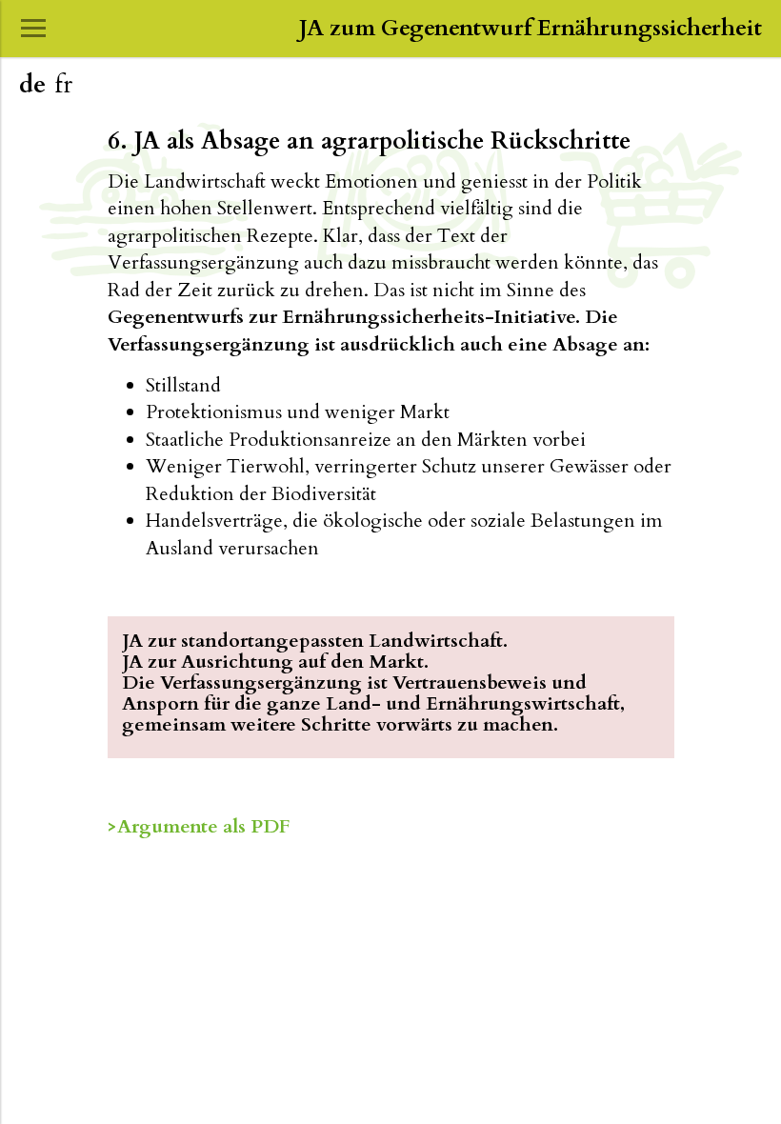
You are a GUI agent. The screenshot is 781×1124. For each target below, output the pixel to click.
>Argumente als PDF (199, 826)
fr (63, 84)
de (32, 84)
